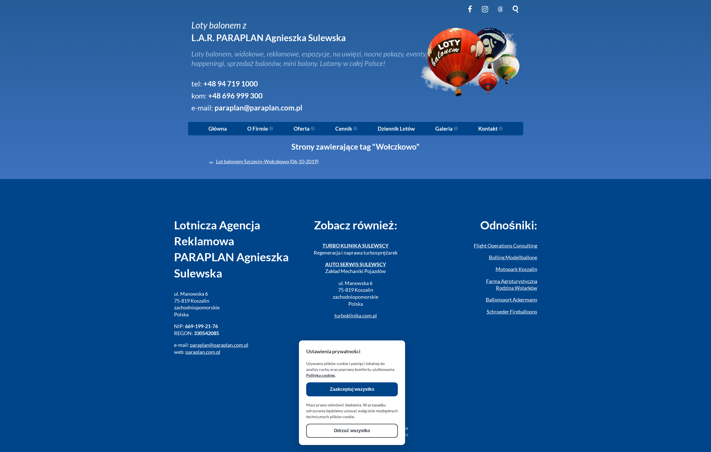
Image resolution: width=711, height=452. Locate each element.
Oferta (302, 129)
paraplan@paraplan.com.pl (258, 107)
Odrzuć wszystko (352, 430)
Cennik (344, 129)
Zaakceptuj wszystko (352, 389)
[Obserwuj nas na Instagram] (485, 14)
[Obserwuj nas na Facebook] (470, 14)
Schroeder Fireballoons (512, 312)
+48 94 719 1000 (230, 83)
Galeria (444, 129)
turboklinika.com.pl (355, 316)
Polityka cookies (320, 375)
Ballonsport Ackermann (511, 300)
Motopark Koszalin (516, 269)
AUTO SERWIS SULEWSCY (355, 264)
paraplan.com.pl (203, 352)
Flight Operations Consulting (505, 246)
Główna (217, 129)
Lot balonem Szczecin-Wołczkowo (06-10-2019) (267, 161)
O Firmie (258, 129)
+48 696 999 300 (235, 95)
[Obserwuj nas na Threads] (500, 14)
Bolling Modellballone (513, 257)
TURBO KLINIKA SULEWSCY (355, 246)
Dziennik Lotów (396, 129)
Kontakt (488, 129)
